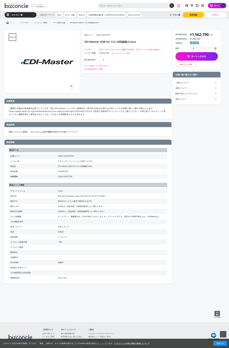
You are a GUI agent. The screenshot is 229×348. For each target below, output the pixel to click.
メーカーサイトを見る (122, 53)
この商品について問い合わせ (97, 66)
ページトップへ (223, 334)
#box (59, 15)
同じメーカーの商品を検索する (149, 49)
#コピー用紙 (70, 15)
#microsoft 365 (134, 15)
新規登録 (193, 15)
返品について (181, 99)
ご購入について (181, 82)
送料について (181, 88)
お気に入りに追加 (185, 64)
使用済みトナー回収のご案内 (99, 336)
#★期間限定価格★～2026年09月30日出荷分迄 (107, 15)
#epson (82, 15)
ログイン (215, 15)
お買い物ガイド (48, 333)
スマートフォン (217, 314)
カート (218, 5)
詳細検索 (178, 5)
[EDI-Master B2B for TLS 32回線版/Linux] (47, 61)
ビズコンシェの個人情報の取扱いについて (132, 343)
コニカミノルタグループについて (101, 333)
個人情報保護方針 (68, 333)
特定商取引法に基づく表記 (71, 336)
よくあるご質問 (48, 336)
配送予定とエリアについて (186, 93)
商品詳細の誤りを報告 (95, 69)
